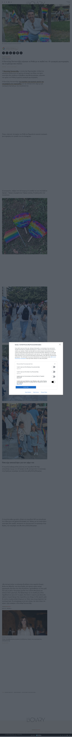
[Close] (60, 345)
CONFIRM (25, 387)
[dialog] (36, 368)
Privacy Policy (44, 392)
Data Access (36, 392)
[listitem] (36, 364)
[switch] (53, 367)
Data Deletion (28, 392)
